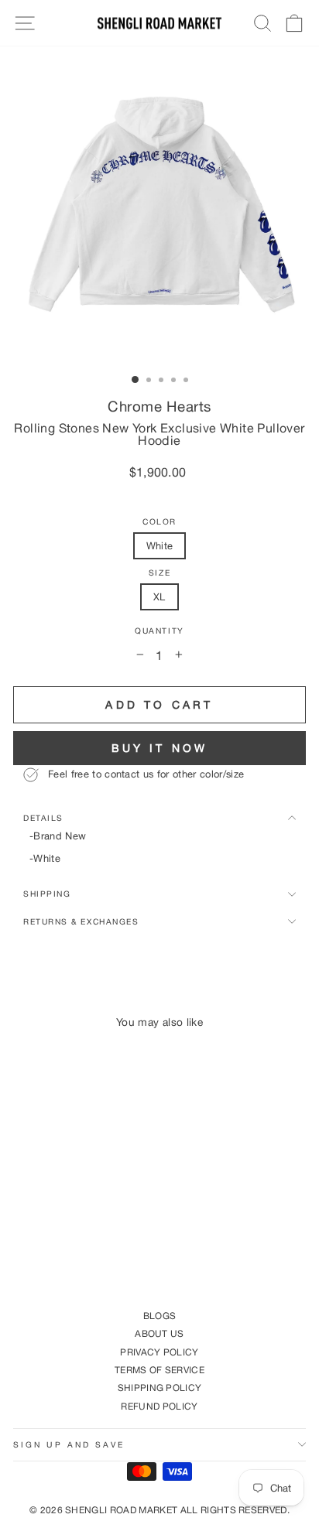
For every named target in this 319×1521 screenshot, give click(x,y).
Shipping (46, 893)
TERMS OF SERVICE (159, 1370)
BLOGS (160, 1315)
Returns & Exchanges (81, 921)
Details (43, 817)
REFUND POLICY (159, 1406)
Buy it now (159, 747)
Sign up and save (69, 1444)
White (159, 545)
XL (159, 596)
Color (159, 522)
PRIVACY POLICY (159, 1352)
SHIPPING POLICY (160, 1387)
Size (159, 573)
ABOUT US (159, 1333)
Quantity (159, 631)
